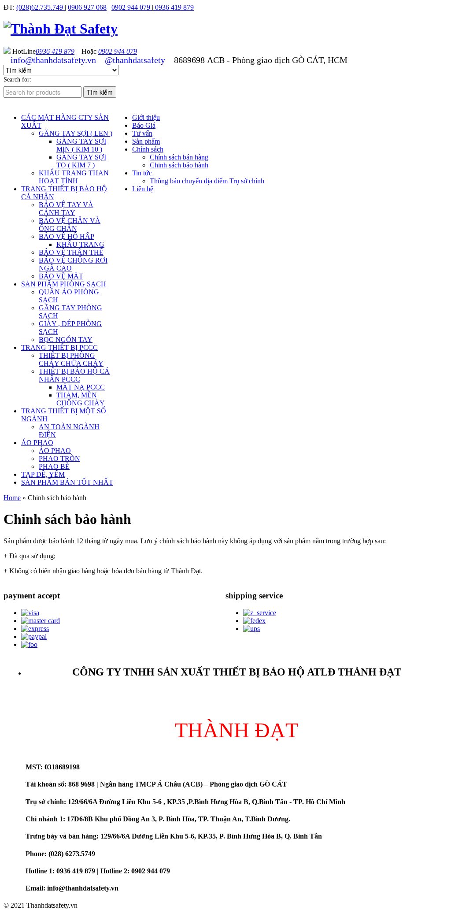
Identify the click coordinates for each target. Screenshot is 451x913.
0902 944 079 (131, 7)
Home (12, 497)
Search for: (17, 79)
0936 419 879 (173, 7)
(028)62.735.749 (40, 7)
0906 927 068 (87, 7)
